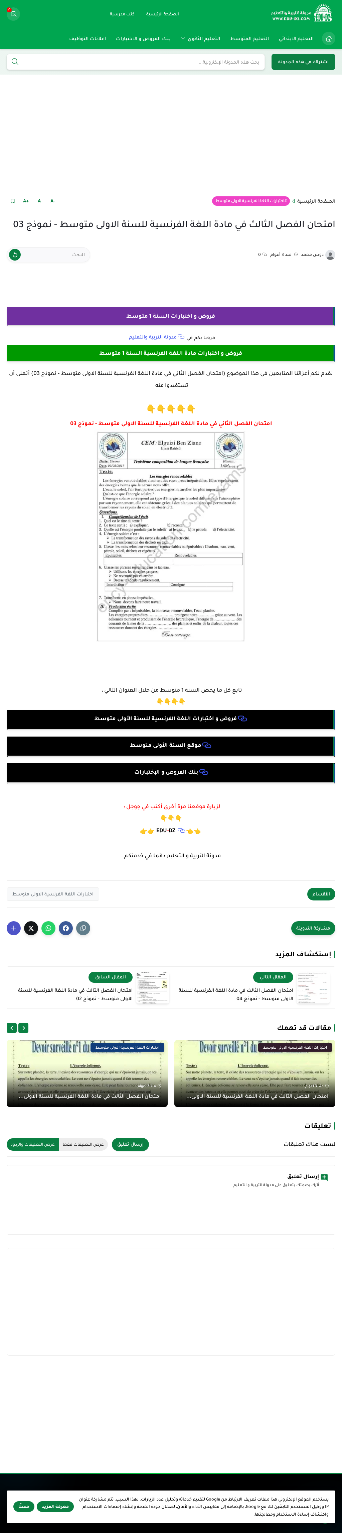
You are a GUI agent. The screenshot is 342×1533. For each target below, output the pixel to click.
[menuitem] (327, 38)
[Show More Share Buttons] (14, 928)
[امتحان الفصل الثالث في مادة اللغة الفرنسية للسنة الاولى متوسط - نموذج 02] (152, 987)
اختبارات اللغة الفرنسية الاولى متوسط (249, 201)
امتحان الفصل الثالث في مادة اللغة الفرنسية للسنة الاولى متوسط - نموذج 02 (75, 994)
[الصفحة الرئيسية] (328, 38)
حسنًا (23, 1506)
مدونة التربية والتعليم (153, 337)
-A (52, 200)
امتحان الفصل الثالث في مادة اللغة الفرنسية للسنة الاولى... (257, 1096)
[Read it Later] (12, 201)
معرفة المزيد (55, 1506)
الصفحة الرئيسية (316, 201)
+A (26, 200)
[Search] (15, 62)
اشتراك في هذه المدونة (303, 61)
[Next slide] (12, 1028)
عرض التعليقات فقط (83, 1144)
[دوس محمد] (330, 255)
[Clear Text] (15, 255)
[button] (66, 928)
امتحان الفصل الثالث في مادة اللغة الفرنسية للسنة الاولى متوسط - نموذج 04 (236, 994)
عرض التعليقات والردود (33, 1144)
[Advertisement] (171, 135)
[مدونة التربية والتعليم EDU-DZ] (302, 14)
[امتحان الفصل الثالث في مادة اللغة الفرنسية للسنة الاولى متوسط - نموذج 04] (313, 987)
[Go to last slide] (23, 1028)
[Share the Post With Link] (83, 928)
